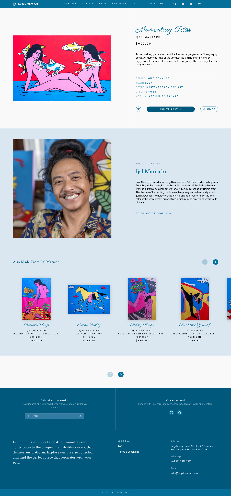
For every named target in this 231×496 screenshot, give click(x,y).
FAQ (120, 446)
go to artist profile (152, 213)
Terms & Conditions (128, 451)
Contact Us (155, 4)
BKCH (102, 4)
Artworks (69, 4)
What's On (119, 4)
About (137, 4)
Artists (88, 4)
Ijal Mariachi (149, 37)
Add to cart (169, 109)
